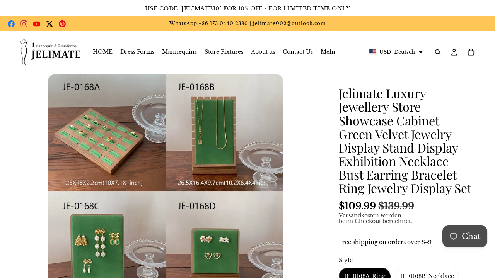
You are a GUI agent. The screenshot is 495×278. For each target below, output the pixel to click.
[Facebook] (11, 23)
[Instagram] (23, 23)
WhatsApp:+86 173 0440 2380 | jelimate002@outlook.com (247, 23)
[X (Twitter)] (49, 23)
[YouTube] (36, 23)
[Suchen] (437, 52)
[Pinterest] (62, 23)
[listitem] (328, 52)
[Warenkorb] (471, 52)
